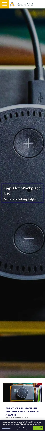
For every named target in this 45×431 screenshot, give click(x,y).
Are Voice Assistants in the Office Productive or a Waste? (22, 411)
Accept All (38, 428)
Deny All (22, 428)
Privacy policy (6, 428)
